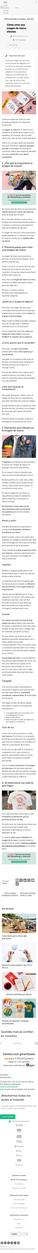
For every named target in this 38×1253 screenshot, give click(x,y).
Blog (19, 1223)
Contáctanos (19, 1184)
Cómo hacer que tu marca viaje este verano (14, 937)
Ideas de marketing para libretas (19, 994)
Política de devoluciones (19, 1208)
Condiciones (4, 1249)
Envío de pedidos (19, 1204)
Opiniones (19, 1228)
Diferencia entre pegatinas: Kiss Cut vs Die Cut (17, 966)
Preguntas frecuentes (19, 1188)
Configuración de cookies (26, 1249)
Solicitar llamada (7, 1117)
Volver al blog (13, 45)
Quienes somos (19, 1219)
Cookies (13, 1249)
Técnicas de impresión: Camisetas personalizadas (15, 1022)
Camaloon (22, 40)
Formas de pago (19, 1199)
